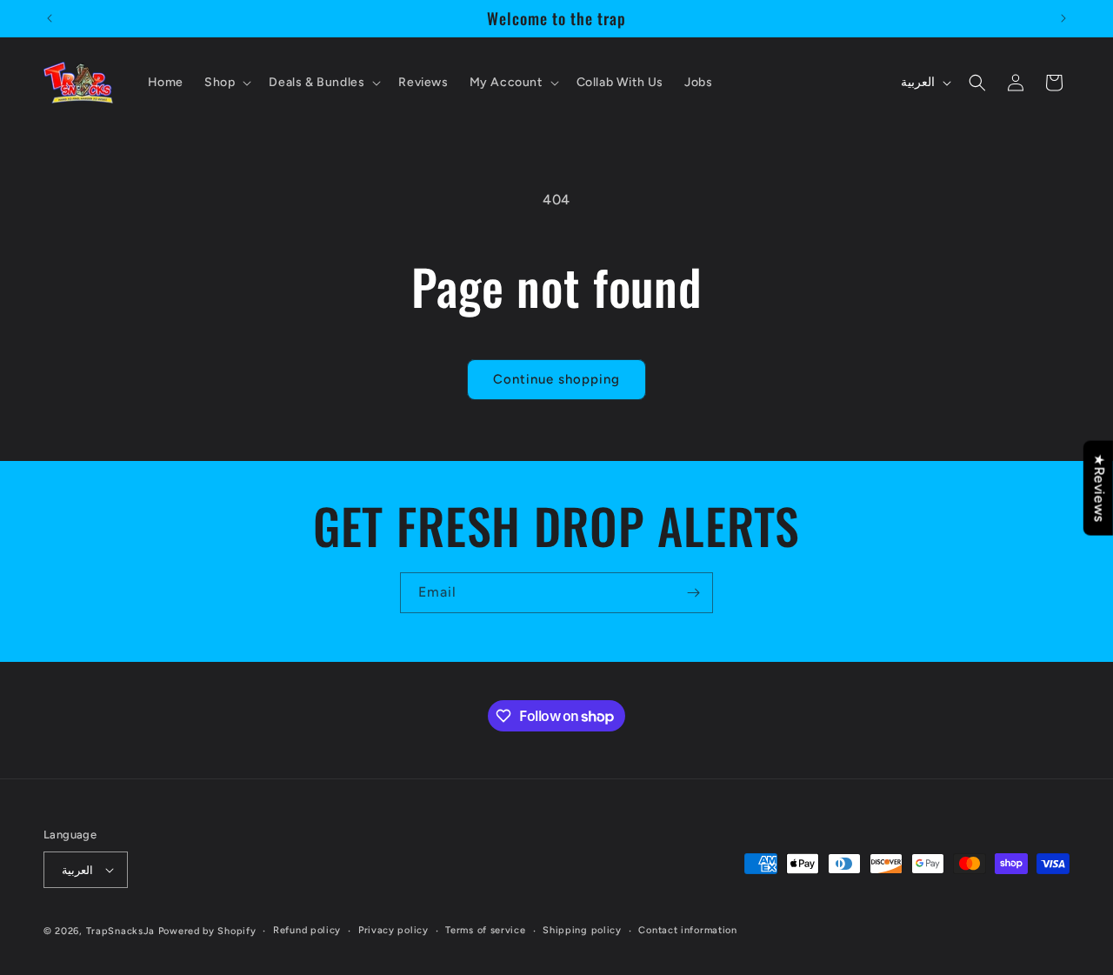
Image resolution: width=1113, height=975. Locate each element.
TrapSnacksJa (120, 931)
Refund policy (307, 930)
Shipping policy (582, 930)
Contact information (687, 930)
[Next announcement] (1063, 18)
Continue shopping (556, 379)
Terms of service (485, 930)
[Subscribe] (693, 592)
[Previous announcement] (49, 18)
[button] (226, 82)
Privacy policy (393, 930)
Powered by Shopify (207, 931)
